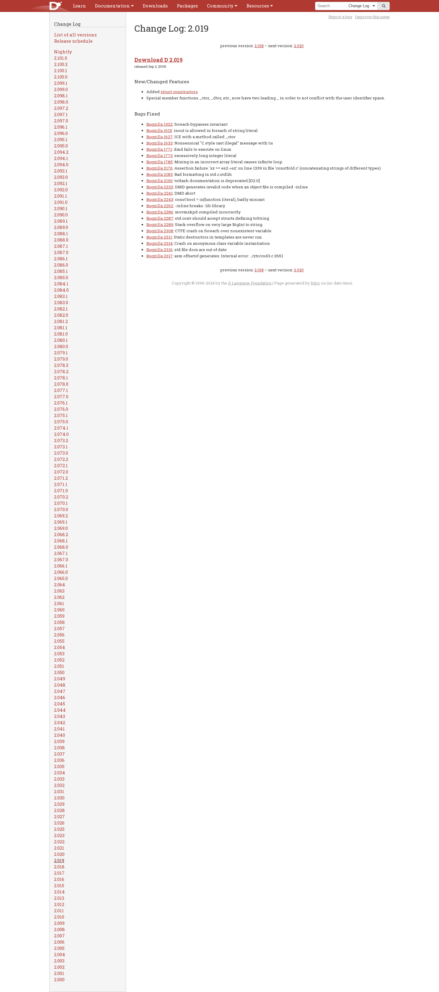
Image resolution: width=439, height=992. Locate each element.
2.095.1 (60, 139)
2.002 (59, 967)
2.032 (59, 785)
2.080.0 (61, 346)
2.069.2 (61, 516)
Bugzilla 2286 (159, 212)
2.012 (59, 904)
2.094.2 (61, 152)
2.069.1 (60, 522)
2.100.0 (60, 77)
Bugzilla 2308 (159, 230)
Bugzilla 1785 (159, 161)
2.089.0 (61, 227)
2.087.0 (61, 252)
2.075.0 (61, 422)
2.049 (59, 679)
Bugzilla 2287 (159, 218)
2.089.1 (61, 221)
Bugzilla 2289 (159, 224)
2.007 (59, 936)
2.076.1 (61, 403)
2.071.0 (61, 490)
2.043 (59, 716)
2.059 (59, 616)
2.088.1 (61, 233)
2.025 (59, 829)
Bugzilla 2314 (159, 243)
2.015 (59, 885)
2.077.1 (61, 390)
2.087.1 (61, 246)
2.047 (59, 691)
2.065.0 (61, 578)
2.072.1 (61, 465)
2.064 (59, 584)
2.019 (59, 860)
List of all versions (75, 35)
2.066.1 (60, 566)
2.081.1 (60, 327)
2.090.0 (61, 215)
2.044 (60, 710)
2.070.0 (61, 509)
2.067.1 (61, 553)
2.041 (59, 729)
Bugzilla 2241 (159, 193)
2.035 (59, 766)
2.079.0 (61, 359)
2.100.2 (60, 64)
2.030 (59, 798)
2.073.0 (61, 453)
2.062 (59, 597)
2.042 (59, 722)
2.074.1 (61, 428)
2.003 (59, 961)
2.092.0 (61, 190)
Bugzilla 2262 (159, 205)
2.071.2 (61, 478)
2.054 (59, 647)
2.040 (59, 735)
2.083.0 (61, 302)
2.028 (59, 810)
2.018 (59, 867)
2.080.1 (61, 340)
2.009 (59, 923)
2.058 (59, 622)
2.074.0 (61, 434)
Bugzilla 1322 (159, 124)
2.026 (59, 823)
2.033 (59, 779)
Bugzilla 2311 (159, 237)
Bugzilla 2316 (159, 249)
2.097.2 (61, 108)
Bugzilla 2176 (159, 168)
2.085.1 (61, 271)
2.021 (59, 848)
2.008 (59, 929)
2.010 (59, 917)
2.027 (59, 816)
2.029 (59, 804)
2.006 (59, 942)
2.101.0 (60, 58)
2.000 (59, 979)
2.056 (59, 635)
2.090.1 (60, 208)
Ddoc (315, 283)
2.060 (59, 610)
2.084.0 (61, 290)
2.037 (59, 754)
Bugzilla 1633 (159, 143)
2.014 (59, 892)
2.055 (59, 641)
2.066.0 (61, 572)
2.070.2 (61, 497)
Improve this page (372, 16)
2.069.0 (61, 528)
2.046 (59, 697)
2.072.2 (61, 459)
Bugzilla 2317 (159, 256)
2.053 (59, 653)
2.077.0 (61, 396)
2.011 (59, 910)
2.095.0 (61, 146)
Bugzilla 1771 (159, 149)
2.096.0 (61, 133)
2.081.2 (61, 321)
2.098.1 (61, 96)
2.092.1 (60, 183)
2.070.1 (61, 503)
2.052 (59, 660)
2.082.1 (61, 309)
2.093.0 (61, 177)
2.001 (59, 973)
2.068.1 (61, 541)
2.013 (59, 898)
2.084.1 (61, 284)
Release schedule (73, 41)
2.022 (59, 842)
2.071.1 (60, 484)
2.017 (59, 873)
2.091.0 (60, 202)
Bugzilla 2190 (159, 180)
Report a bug (340, 16)
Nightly (63, 52)
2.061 (59, 603)
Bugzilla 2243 (159, 199)
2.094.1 (61, 158)
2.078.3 (61, 365)
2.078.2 (61, 371)
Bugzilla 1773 (159, 155)
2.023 (59, 835)
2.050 (59, 672)
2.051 (59, 666)
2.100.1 (60, 70)
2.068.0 (61, 547)
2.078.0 (61, 384)
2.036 (59, 760)
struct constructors (179, 91)
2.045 (59, 704)
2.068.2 (61, 534)
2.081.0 (61, 334)
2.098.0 (61, 102)
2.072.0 (61, 472)
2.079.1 (61, 353)
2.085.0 (61, 277)
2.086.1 (61, 259)
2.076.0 (61, 409)
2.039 (59, 741)
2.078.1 (61, 378)
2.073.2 (61, 440)
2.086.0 (61, 265)
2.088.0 (61, 240)
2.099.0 (61, 89)
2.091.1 (60, 196)
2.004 (59, 954)
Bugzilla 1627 (159, 136)
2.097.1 (61, 114)
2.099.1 (60, 83)
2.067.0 (61, 559)
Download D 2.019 (158, 59)
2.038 (59, 747)
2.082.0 (61, 315)
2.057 (59, 628)
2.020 (59, 854)
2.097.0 (61, 121)
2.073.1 (61, 447)
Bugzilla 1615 (159, 130)
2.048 (59, 685)
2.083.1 (61, 296)
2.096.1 (60, 127)
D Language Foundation (249, 283)
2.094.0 (61, 164)
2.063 (59, 591)
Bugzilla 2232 (159, 187)
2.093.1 (60, 171)
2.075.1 (61, 415)
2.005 (59, 948)
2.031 (59, 791)
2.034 (59, 773)
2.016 (59, 879)
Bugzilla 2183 (159, 174)
